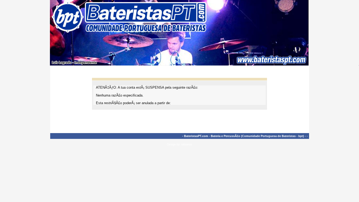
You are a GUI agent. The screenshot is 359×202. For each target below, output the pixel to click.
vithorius (186, 144)
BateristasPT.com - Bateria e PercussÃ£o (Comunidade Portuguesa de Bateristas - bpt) (244, 136)
